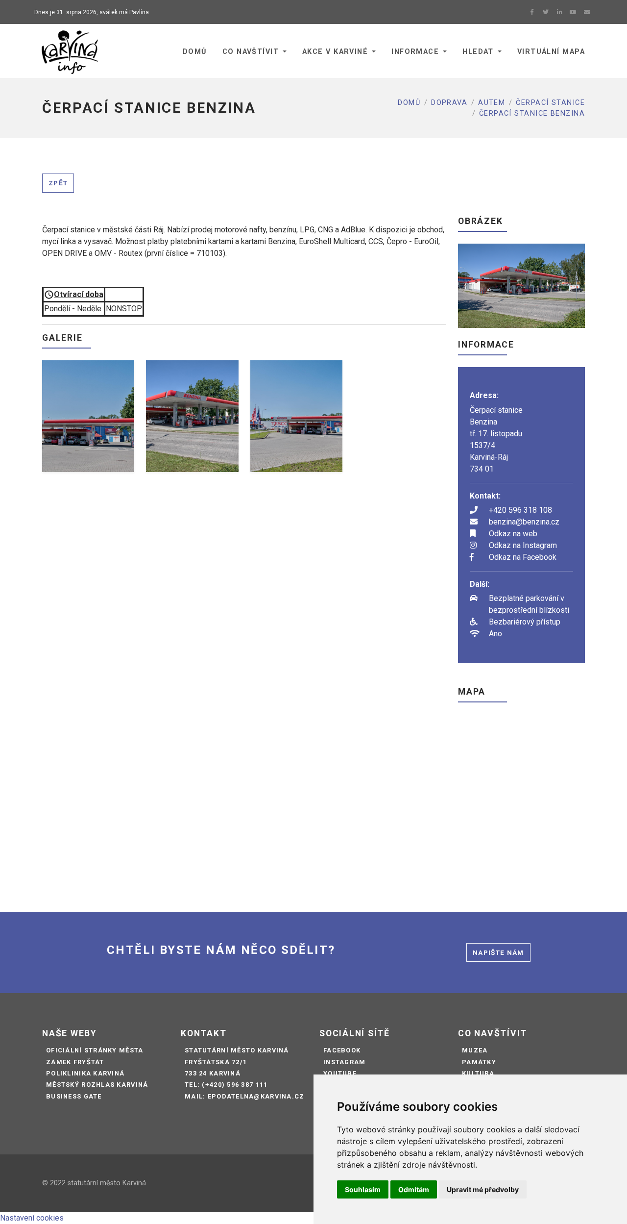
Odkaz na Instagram (523, 545)
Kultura (478, 1073)
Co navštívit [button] (250, 52)
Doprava (449, 103)
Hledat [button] (478, 52)
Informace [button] (415, 52)
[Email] (587, 12)
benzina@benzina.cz (524, 521)
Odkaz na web (513, 533)
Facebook (342, 1050)
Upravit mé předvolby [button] (483, 1189)
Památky (479, 1062)
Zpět (58, 183)
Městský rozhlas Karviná (97, 1084)
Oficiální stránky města (94, 1050)
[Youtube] (573, 12)
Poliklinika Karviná (85, 1073)
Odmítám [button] (413, 1189)
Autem (491, 103)
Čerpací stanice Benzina (532, 113)
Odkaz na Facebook (522, 557)
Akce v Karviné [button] (335, 52)
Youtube (340, 1073)
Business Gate (74, 1096)
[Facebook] (532, 12)
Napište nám (498, 952)
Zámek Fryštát (75, 1062)
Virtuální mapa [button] (551, 52)
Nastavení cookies (32, 1218)
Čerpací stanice (550, 103)
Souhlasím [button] (363, 1189)
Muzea (474, 1050)
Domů (409, 103)
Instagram (344, 1062)
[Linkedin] (559, 12)
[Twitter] (546, 12)
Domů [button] (195, 52)
